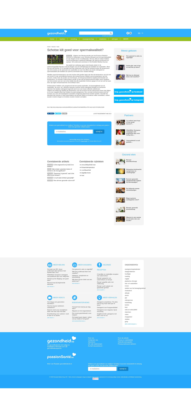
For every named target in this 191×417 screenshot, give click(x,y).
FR (142, 33)
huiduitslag (128, 302)
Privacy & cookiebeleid (125, 340)
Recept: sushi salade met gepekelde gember (105, 286)
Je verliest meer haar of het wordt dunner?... (133, 122)
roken (126, 314)
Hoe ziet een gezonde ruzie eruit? (64, 180)
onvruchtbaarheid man (88, 164)
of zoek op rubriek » (107, 36)
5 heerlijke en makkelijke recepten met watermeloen (107, 275)
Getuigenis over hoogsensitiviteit (107, 307)
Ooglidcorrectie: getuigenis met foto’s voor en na (107, 314)
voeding (74, 39)
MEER (125, 39)
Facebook (127, 33)
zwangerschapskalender (132, 269)
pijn (126, 298)
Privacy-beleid (84, 141)
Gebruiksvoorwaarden (125, 342)
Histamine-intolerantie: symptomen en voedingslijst (134, 171)
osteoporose (129, 300)
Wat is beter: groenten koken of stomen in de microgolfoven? (59, 170)
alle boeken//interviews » (79, 321)
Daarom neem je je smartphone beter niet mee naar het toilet (57, 310)
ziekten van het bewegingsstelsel (135, 288)
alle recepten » (101, 290)
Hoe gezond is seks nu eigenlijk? (82, 269)
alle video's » (50, 317)
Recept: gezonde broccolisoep (132, 208)
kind (126, 307)
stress (127, 295)
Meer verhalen (110, 297)
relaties (127, 319)
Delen (51, 113)
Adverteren (91, 342)
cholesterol (128, 290)
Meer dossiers (85, 265)
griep (126, 321)
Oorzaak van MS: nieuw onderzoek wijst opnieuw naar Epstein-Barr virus (56, 270)
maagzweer (128, 317)
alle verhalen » (101, 317)
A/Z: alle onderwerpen (95, 344)
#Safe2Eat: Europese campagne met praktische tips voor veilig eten (58, 275)
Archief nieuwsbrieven (95, 346)
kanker (62, 39)
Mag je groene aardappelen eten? (132, 199)
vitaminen (128, 312)
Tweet (58, 113)
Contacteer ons (93, 340)
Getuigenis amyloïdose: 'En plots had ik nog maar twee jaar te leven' (107, 303)
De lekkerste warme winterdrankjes (132, 189)
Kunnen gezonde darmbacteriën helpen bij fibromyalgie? (133, 180)
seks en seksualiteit (131, 309)
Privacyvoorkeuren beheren (127, 344)
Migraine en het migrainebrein (81, 311)
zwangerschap (88, 39)
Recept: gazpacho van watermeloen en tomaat (104, 278)
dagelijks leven (86, 173)
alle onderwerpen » (131, 324)
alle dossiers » (76, 283)
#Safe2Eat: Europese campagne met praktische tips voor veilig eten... (133, 132)
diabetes (102, 39)
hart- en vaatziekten (131, 283)
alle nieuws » (50, 286)
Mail (65, 113)
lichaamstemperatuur (88, 167)
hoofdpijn (128, 274)
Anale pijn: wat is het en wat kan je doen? (133, 66)
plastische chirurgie (131, 281)
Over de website (123, 338)
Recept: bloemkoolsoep (131, 160)
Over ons (91, 338)
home (52, 39)
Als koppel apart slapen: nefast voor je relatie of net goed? (82, 318)
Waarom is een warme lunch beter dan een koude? (133, 218)
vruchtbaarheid (86, 170)
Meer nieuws (59, 265)
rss (130, 33)
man (82, 175)
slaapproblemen (130, 271)
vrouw (127, 286)
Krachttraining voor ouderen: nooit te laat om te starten (58, 314)
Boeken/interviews (80, 302)
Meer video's (59, 297)
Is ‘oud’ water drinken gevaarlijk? (64, 178)
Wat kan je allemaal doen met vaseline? (133, 75)
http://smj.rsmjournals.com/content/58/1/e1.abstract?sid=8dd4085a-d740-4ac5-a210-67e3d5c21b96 (77, 107)
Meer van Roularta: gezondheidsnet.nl (59, 364)
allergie (115, 39)
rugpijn (127, 278)
